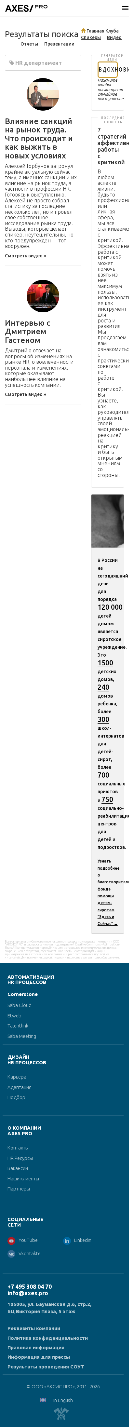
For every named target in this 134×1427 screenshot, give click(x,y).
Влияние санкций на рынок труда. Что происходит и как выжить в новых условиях (39, 138)
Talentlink (17, 1025)
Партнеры (18, 1188)
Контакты (18, 1147)
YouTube (28, 1240)
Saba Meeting (21, 1036)
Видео (114, 37)
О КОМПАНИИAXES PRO (24, 1130)
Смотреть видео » (25, 255)
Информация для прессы (38, 1357)
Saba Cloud (19, 1005)
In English (63, 1400)
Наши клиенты (23, 1178)
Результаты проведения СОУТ (45, 1366)
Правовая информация (35, 1347)
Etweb (14, 1015)
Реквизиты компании (33, 1328)
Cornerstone (22, 994)
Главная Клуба (103, 31)
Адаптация (19, 1087)
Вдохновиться (108, 69)
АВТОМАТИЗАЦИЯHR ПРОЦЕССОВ (30, 979)
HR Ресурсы (20, 1158)
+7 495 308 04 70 (29, 1286)
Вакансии (17, 1168)
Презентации (59, 44)
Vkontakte (30, 1253)
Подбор (16, 1097)
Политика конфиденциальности (47, 1338)
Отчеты (29, 44)
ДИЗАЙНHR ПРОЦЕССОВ (26, 1059)
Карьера (16, 1077)
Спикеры (91, 37)
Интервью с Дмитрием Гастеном (27, 332)
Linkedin (82, 1240)
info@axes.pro (27, 1293)
